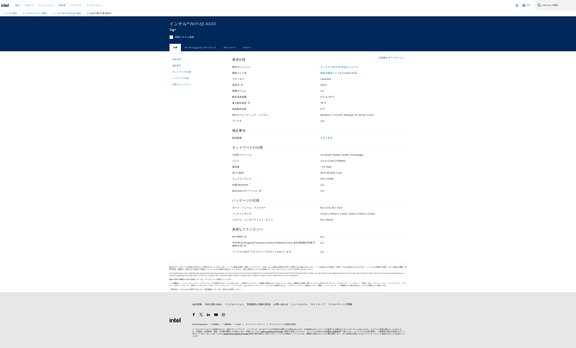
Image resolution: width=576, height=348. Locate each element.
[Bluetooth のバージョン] (260, 191)
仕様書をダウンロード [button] (390, 57)
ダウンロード (229, 47)
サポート (247, 47)
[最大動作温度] (248, 103)
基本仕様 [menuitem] (176, 59)
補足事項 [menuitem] (176, 65)
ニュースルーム (299, 304)
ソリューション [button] (46, 5)
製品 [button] (17, 5)
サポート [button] (29, 5)
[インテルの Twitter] (201, 315)
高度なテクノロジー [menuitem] (181, 84)
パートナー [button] (76, 5)
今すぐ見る (326, 137)
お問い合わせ (281, 304)
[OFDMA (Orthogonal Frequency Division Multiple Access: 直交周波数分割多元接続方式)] (244, 245)
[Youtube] (216, 315)
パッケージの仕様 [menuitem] (180, 78)
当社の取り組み (213, 304)
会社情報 (197, 304)
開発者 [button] (62, 5)
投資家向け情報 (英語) (259, 304)
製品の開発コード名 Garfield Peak (338, 73)
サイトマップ (318, 304)
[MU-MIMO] (245, 236)
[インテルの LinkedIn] (208, 315)
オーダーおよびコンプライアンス (200, 47)
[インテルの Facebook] (193, 315)
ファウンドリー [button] (94, 5)
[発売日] (241, 85)
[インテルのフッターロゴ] (176, 319)
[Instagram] (223, 315)
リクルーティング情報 (340, 304)
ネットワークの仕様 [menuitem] (181, 71)
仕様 (175, 47)
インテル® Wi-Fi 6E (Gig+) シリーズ (339, 67)
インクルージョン (234, 304)
